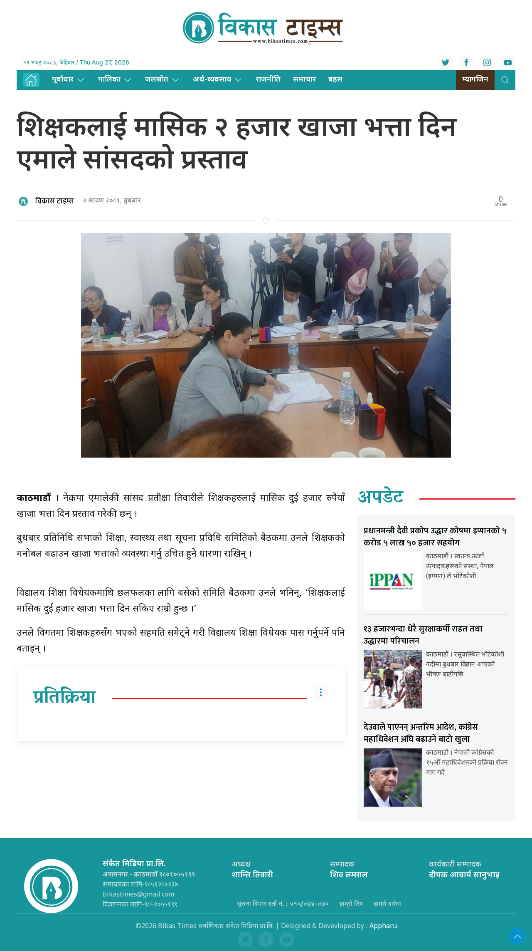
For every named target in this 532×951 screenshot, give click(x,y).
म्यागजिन (475, 79)
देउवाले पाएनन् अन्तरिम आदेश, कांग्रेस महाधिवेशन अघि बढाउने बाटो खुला (421, 733)
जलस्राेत (156, 79)
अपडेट (380, 499)
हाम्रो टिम (351, 903)
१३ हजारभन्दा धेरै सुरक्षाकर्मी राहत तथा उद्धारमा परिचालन (423, 635)
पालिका (109, 79)
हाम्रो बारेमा (387, 903)
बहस (335, 79)
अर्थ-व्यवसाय (212, 79)
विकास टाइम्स (54, 201)
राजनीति (268, 79)
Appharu (383, 926)
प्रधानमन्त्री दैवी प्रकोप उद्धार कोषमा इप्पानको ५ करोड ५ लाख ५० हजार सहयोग (435, 537)
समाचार (304, 79)
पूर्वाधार (63, 79)
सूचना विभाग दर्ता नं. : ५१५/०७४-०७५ (283, 903)
